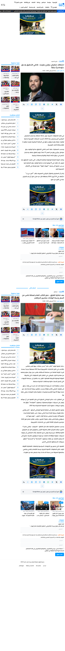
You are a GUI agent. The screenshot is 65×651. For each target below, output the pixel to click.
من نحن (44, 565)
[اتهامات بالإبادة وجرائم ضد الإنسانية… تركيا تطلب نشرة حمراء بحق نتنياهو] (57, 236)
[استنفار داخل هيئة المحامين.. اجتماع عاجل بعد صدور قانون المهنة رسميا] (42, 509)
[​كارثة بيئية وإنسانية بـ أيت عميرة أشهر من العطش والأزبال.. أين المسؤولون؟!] (5, 73)
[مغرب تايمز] (61, 4)
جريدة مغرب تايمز (27, 562)
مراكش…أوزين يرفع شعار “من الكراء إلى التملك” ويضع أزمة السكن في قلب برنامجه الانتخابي (38, 11)
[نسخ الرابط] (36, 104)
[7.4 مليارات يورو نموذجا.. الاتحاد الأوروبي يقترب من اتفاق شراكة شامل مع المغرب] (27, 236)
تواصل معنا (38, 565)
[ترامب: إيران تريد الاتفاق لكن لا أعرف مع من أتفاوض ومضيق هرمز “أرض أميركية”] (42, 236)
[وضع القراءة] (40, 104)
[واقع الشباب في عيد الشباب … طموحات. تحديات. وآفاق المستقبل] (15, 73)
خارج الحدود (54, 61)
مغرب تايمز (59, 71)
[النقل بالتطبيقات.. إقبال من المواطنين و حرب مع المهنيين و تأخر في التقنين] (5, 104)
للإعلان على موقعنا (30, 565)
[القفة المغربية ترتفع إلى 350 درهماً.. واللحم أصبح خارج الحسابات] (15, 104)
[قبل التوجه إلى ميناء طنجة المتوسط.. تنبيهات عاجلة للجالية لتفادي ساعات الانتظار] (27, 509)
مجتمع (55, 292)
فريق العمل (21, 565)
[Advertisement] (32, 47)
